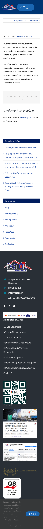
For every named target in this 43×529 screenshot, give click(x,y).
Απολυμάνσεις (11, 219)
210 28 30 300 (14, 287)
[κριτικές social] (20, 444)
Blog (7, 207)
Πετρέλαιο (9, 232)
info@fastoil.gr (15, 292)
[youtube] (14, 306)
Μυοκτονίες (21, 36)
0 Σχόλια (30, 36)
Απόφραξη (9, 226)
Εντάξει (32, 514)
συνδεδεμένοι (26, 117)
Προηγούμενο (22, 20)
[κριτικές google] (20, 410)
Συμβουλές (9, 244)
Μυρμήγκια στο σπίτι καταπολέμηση (20, 147)
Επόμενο (34, 20)
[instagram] (9, 306)
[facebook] (4, 306)
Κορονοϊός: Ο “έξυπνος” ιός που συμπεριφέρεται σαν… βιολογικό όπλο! (19, 187)
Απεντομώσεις (11, 213)
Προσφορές (10, 238)
